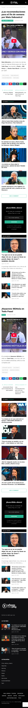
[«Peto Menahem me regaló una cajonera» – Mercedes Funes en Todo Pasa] (6, 286)
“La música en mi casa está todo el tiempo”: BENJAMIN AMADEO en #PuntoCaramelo (12, 420)
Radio (3, 675)
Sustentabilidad (6, 680)
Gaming (4, 668)
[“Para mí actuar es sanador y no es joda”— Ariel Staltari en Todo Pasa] (14, 432)
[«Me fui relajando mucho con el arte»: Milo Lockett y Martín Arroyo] (14, 453)
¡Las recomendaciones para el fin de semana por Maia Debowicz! (20, 390)
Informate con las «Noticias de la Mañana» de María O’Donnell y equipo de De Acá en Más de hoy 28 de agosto (19, 639)
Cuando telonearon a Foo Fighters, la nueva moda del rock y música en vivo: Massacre (14, 188)
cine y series (5, 75)
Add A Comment (14, 196)
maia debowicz (14, 75)
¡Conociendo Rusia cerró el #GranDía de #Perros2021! (7, 388)
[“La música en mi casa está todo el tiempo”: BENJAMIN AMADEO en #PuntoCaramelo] (14, 410)
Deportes (4, 665)
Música (3, 670)
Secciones (4, 251)
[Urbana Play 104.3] (14, 2)
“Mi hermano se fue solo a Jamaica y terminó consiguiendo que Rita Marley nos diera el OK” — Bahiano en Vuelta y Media (19, 275)
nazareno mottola (14, 370)
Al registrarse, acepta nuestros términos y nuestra (14, 227)
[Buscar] (25, 2)
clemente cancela (7, 367)
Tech (3, 683)
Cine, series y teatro (7, 20)
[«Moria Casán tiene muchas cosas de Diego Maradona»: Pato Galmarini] (14, 112)
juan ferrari (5, 370)
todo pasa (16, 77)
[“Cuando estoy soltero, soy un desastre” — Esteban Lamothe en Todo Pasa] (6, 295)
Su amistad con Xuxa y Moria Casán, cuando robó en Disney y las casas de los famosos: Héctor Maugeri (13, 143)
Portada (3, 7)
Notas (3, 314)
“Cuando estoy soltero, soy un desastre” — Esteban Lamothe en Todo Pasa (19, 295)
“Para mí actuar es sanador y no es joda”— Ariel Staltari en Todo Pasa (19, 650)
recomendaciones (7, 77)
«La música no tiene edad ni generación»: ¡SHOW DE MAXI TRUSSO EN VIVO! (13, 165)
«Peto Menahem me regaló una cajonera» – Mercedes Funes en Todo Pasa (19, 286)
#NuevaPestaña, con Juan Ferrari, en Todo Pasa (20, 94)
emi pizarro (16, 367)
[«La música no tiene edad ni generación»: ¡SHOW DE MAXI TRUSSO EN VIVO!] (14, 155)
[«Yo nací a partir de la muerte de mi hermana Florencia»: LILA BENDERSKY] (14, 474)
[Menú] (3, 2)
